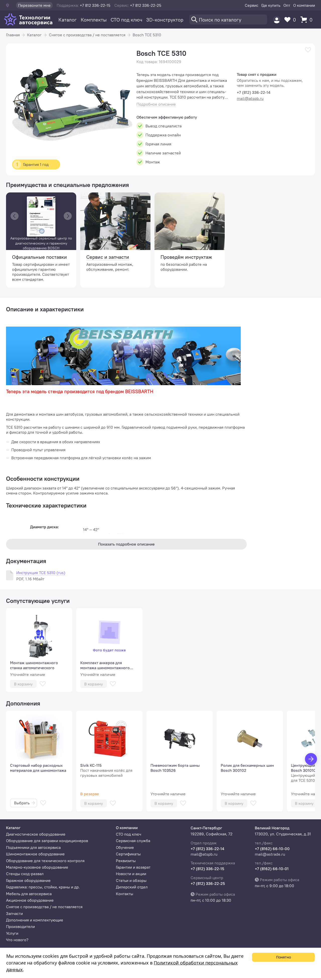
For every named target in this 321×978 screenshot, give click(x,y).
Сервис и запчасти (107, 257)
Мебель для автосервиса (29, 893)
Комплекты (94, 20)
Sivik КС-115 (91, 765)
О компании (304, 5)
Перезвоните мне (34, 5)
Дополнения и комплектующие (34, 919)
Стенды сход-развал (25, 873)
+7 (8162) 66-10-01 (272, 868)
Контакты (124, 893)
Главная (13, 35)
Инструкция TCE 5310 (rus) (40, 572)
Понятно (283, 957)
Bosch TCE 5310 (147, 35)
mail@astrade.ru (270, 854)
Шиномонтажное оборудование (35, 853)
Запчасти (14, 913)
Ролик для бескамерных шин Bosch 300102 (247, 768)
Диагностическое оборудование (35, 834)
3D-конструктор (164, 20)
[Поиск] (228, 20)
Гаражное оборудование (28, 880)
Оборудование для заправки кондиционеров (47, 840)
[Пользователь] (276, 19)
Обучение (125, 847)
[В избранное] (308, 50)
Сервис (251, 5)
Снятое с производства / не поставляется (87, 35)
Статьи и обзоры (131, 880)
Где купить (270, 5)
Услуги (12, 933)
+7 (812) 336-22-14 (207, 848)
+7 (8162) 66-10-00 (272, 848)
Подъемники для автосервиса (33, 847)
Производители (20, 926)
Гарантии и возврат (133, 867)
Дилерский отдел (132, 886)
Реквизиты (126, 860)
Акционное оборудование (30, 900)
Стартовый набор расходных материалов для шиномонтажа (38, 768)
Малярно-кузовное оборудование (37, 867)
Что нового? (17, 939)
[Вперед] (311, 759)
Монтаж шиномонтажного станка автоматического (34, 665)
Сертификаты (128, 853)
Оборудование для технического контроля (45, 860)
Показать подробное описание (126, 544)
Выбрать (22, 802)
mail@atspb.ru (250, 98)
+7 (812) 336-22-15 (207, 868)
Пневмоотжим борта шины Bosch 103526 (175, 768)
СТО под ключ (126, 20)
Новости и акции (131, 873)
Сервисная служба (133, 840)
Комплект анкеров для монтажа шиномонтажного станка (105, 665)
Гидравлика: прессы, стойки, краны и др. (43, 886)
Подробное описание (156, 104)
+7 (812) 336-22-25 (208, 883)
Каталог (67, 20)
